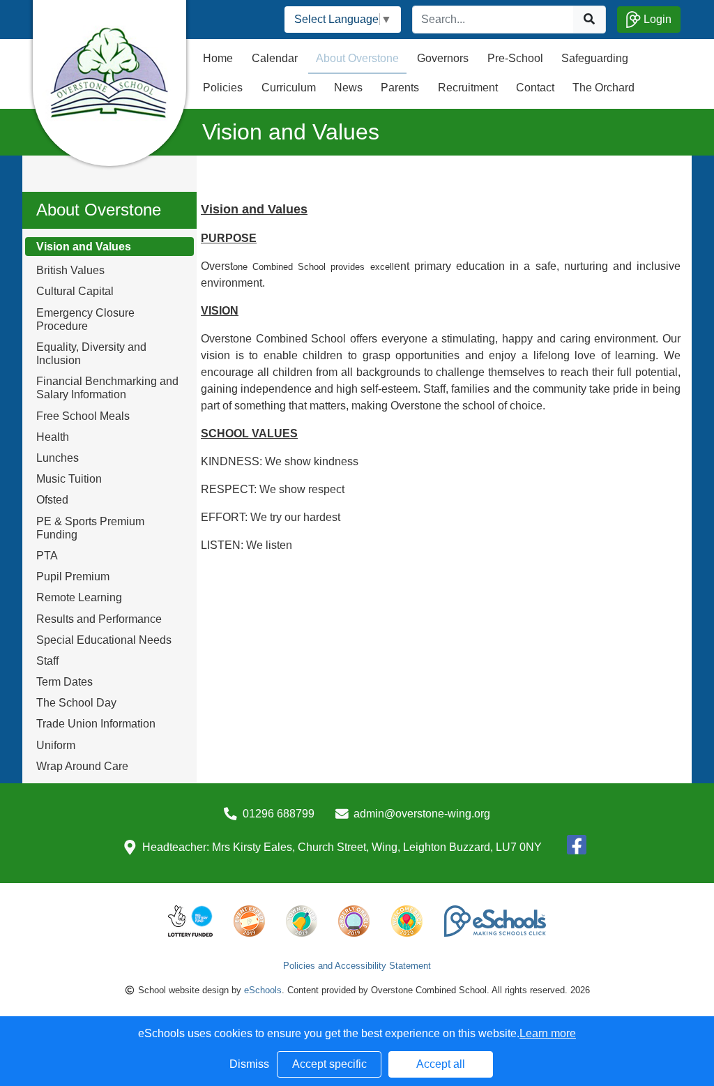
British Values (70, 270)
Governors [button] (443, 58)
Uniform (55, 745)
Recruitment (468, 87)
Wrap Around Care (82, 766)
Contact (535, 87)
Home (218, 58)
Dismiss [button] (249, 1064)
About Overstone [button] (357, 58)
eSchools (263, 990)
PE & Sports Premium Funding (90, 528)
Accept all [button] (440, 1064)
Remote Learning (79, 597)
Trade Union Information (95, 724)
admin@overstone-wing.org (422, 814)
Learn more (547, 1033)
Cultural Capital (75, 291)
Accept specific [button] (329, 1064)
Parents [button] (400, 87)
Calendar (275, 58)
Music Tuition (69, 479)
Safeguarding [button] (594, 58)
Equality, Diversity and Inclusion (91, 353)
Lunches (57, 458)
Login (656, 19)
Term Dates (64, 682)
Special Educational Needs (104, 640)
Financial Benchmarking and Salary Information (107, 387)
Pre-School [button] (515, 58)
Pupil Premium (72, 576)
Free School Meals (83, 416)
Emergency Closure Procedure (85, 319)
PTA (47, 555)
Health (52, 437)
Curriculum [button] (288, 87)
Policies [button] (223, 87)
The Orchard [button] (603, 87)
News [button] (348, 87)
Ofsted (52, 500)
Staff (47, 661)
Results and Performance (99, 619)
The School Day (76, 703)
